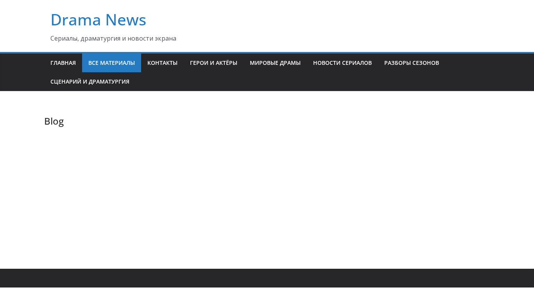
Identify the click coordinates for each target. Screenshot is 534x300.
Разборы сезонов (411, 62)
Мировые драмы (275, 62)
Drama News (98, 19)
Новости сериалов (342, 62)
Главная (63, 62)
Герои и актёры (213, 62)
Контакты (162, 62)
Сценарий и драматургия (89, 81)
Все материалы (111, 62)
